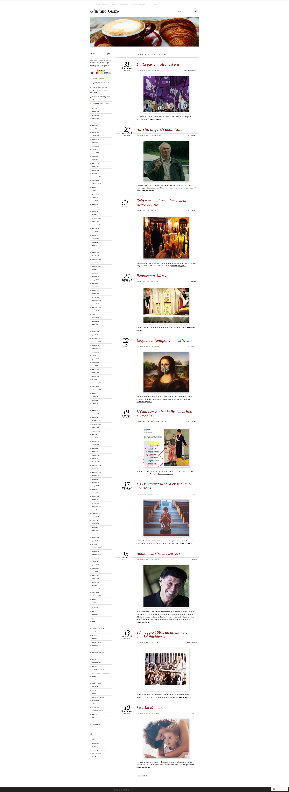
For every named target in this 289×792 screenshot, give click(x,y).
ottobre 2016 (95, 427)
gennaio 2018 (95, 376)
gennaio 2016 (95, 458)
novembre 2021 (96, 218)
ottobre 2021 (95, 221)
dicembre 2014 (96, 503)
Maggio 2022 (95, 197)
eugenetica (95, 645)
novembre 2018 (96, 341)
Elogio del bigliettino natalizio (99, 87)
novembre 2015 (96, 465)
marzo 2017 (95, 410)
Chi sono (114, 5)
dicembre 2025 (96, 115)
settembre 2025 (96, 122)
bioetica (156, 713)
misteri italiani (95, 679)
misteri (94, 676)
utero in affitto (95, 728)
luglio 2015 (95, 479)
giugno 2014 (95, 523)
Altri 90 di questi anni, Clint (159, 129)
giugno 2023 (95, 153)
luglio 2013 (95, 561)
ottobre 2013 (95, 551)
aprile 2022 (95, 201)
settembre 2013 (96, 554)
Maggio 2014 (95, 527)
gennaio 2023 (95, 170)
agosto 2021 (95, 228)
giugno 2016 (95, 441)
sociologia (94, 714)
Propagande (154, 5)
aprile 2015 (95, 489)
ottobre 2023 (95, 139)
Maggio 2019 (95, 321)
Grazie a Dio (124, 5)
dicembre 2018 (96, 338)
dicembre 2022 (96, 173)
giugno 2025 (95, 132)
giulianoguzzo (147, 70)
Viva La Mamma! (151, 707)
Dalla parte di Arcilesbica (158, 64)
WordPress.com (96, 757)
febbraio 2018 (95, 372)
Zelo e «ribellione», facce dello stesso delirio (162, 202)
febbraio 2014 (95, 537)
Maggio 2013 (95, 568)
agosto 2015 (95, 475)
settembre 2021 (96, 225)
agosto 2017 (95, 393)
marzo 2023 (95, 163)
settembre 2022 (96, 183)
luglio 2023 (95, 149)
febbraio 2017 (95, 413)
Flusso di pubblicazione (98, 750)
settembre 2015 (96, 472)
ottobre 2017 (95, 386)
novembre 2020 (96, 259)
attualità (94, 621)
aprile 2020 (95, 283)
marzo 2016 (95, 451)
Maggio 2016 (95, 444)
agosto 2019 (95, 311)
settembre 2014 (96, 513)
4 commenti (193, 135)
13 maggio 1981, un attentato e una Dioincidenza (162, 634)
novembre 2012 (96, 589)
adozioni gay (95, 614)
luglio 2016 (95, 437)
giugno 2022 (95, 194)
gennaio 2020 (95, 293)
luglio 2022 (95, 190)
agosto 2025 (95, 125)
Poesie (94, 690)
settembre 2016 (96, 431)
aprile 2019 (95, 324)
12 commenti (193, 494)
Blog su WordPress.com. (121, 789)
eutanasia (94, 649)
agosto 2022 (95, 187)
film (93, 655)
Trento (94, 721)
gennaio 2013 (95, 582)
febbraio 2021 (95, 249)
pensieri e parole (96, 683)
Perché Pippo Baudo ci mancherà (101, 103)
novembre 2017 (96, 383)
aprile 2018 (95, 365)
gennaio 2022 (95, 211)
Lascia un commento (190, 70)
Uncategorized (96, 724)
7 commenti (193, 211)
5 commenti (193, 346)
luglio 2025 (95, 128)
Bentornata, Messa (152, 275)
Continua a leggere (155, 119)
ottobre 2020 (95, 262)
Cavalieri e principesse (99, 5)
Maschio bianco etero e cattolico (101, 673)
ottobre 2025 (95, 118)
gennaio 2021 (95, 252)
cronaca (156, 70)
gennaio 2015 (95, 499)
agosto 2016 (95, 434)
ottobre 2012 (95, 592)
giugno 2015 (95, 482)
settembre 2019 (96, 307)
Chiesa (156, 282)
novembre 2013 (96, 547)
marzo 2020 (95, 286)
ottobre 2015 (95, 468)
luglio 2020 (95, 273)
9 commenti (193, 422)
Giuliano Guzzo (104, 11)
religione (94, 704)
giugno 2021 (95, 235)
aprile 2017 (95, 407)
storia (93, 717)
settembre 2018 (96, 348)
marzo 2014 (95, 534)
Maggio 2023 (95, 156)
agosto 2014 (95, 517)
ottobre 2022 (95, 180)
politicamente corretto (98, 697)
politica (94, 693)
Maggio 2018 (95, 362)
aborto (94, 611)
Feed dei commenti (97, 753)
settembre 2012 (96, 596)
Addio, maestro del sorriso (158, 553)
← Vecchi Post (142, 776)
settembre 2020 (96, 266)
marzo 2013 (95, 575)
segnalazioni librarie (97, 710)
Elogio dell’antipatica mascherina (164, 340)
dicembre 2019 (96, 297)
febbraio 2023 (95, 166)
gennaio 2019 (95, 335)
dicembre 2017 (96, 379)
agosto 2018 (95, 352)
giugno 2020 (95, 276)
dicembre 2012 (96, 585)
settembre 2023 (96, 142)
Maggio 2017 (95, 403)
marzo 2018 (95, 369)
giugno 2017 (95, 400)
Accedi (94, 746)
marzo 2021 (95, 245)
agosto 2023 (95, 146)
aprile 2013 (95, 571)
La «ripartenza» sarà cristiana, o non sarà (164, 486)
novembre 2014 (96, 506)
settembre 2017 (96, 390)
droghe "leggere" (96, 642)
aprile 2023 (95, 159)
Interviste (94, 666)
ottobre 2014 (95, 510)
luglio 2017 (95, 396)
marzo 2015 (95, 492)
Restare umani (96, 707)
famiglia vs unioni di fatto (98, 652)
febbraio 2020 (95, 290)
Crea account (95, 743)
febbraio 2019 (95, 331)
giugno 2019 (95, 317)
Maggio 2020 (95, 280)
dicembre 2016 (96, 420)
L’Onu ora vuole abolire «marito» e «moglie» (164, 413)
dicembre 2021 (96, 214)
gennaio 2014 (95, 541)
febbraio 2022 (95, 207)
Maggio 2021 (95, 238)
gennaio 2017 (95, 417)
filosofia (94, 659)
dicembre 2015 (96, 462)
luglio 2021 (95, 232)
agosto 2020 (95, 269)
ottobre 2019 (95, 304)
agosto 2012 (95, 599)
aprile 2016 (95, 448)
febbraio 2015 (95, 496)
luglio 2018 (95, 355)
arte (93, 618)
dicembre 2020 (96, 256)
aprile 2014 (95, 530)
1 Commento (193, 282)
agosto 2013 (95, 558)
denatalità (94, 638)
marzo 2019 (95, 328)
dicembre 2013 (96, 544)
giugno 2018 (95, 359)
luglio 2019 (95, 314)
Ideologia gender (96, 662)
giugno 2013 (95, 565)
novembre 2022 (96, 177)
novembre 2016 (96, 424)
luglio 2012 (95, 602)
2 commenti (193, 713)
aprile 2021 (95, 242)
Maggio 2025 (95, 135)
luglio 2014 (95, 520)
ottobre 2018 (95, 345)
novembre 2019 (96, 300)
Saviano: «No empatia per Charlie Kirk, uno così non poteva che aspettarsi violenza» (100, 97)
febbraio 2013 (95, 578)
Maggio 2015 (95, 486)
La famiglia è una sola (139, 5)
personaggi (157, 135)
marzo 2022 (95, 204)
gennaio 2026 (95, 111)
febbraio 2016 (95, 455)
